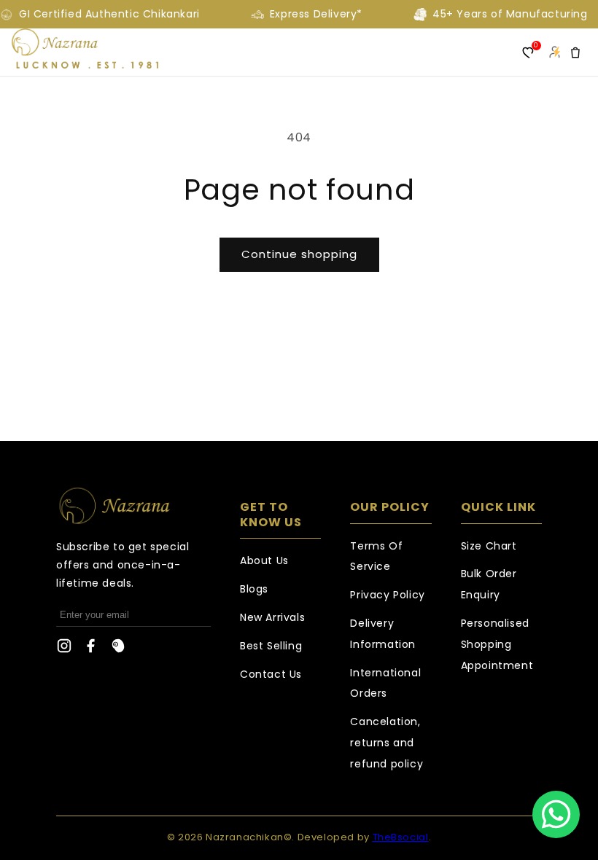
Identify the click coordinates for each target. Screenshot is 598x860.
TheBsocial (401, 837)
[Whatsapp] (556, 814)
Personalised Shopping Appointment (497, 644)
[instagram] (64, 649)
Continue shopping (299, 254)
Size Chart (489, 546)
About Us (264, 560)
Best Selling (271, 645)
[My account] (554, 52)
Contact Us (271, 674)
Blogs (254, 589)
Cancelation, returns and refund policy (386, 742)
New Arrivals (272, 617)
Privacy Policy (387, 594)
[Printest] (118, 649)
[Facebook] (91, 649)
